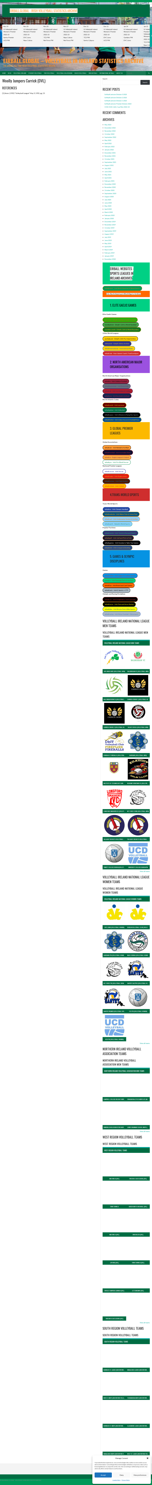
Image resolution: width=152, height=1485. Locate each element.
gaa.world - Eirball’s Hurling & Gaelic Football (120, 320)
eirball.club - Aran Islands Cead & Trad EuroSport (122, 353)
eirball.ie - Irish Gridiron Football (116, 381)
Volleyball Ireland (19, 73)
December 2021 (110, 153)
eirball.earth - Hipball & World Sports (117, 524)
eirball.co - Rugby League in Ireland (117, 457)
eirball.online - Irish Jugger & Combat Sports (120, 576)
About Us (119, 73)
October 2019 (109, 228)
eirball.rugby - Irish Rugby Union (116, 476)
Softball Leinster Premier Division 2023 (117, 104)
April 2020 (108, 209)
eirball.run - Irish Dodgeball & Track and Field (120, 599)
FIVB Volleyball (49, 73)
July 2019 (107, 237)
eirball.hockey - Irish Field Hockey (116, 481)
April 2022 (108, 143)
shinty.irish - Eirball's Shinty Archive (117, 344)
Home (4, 73)
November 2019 (110, 225)
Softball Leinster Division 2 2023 (115, 97)
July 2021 (107, 168)
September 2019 (110, 231)
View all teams (145, 871)
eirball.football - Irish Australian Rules (118, 453)
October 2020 (109, 190)
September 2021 (110, 162)
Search (105, 79)
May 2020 (107, 206)
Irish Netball (93, 73)
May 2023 (107, 125)
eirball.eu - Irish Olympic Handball (116, 509)
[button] (147, 1458)
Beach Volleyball (80, 73)
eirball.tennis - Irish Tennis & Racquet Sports (120, 533)
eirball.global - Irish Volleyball (115, 410)
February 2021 (109, 181)
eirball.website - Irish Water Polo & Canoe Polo (121, 514)
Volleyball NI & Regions (64, 73)
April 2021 (108, 178)
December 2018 (110, 259)
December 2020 (110, 184)
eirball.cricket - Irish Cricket (114, 486)
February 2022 (109, 146)
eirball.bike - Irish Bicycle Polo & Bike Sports (120, 609)
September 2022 (110, 137)
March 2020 (108, 212)
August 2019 (109, 234)
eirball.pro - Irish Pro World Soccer (116, 462)
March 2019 (108, 250)
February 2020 (109, 215)
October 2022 (109, 134)
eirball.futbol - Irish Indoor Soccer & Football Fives (122, 420)
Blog (9, 73)
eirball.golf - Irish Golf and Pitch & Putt (118, 538)
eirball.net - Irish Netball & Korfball (117, 448)
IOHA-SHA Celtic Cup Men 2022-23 (117, 107)
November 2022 (110, 131)
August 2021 (109, 165)
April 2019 (108, 247)
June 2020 (108, 203)
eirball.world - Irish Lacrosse (114, 405)
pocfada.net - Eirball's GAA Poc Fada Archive (120, 339)
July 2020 (107, 200)
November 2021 (110, 156)
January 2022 (109, 150)
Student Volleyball (35, 73)
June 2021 (108, 171)
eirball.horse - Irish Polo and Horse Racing (119, 604)
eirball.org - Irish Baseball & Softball (117, 396)
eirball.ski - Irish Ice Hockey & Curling (117, 391)
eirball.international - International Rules (119, 348)
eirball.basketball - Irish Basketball (116, 386)
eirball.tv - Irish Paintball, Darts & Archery (119, 580)
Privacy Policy (126, 1480)
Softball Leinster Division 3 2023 (115, 94)
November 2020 (110, 187)
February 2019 (109, 253)
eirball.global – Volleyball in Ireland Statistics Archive (73, 61)
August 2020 (109, 197)
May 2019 (107, 243)
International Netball (107, 73)
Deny (122, 1475)
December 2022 (110, 128)
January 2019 (109, 256)
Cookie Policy (116, 1480)
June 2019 (108, 240)
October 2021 (109, 159)
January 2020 (109, 218)
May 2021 (107, 175)
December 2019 (110, 222)
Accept (103, 1475)
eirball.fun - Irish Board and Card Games (118, 585)
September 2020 (110, 193)
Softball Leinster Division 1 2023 (115, 101)
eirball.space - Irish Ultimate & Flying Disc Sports (121, 415)
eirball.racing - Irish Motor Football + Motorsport (121, 614)
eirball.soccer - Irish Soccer (114, 471)
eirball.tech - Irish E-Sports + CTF (116, 590)
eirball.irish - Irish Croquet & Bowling (117, 548)
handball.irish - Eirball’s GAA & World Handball (120, 325)
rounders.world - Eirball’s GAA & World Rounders (122, 329)
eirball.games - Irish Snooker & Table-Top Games (121, 543)
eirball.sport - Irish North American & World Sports (122, 288)
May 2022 (107, 140)
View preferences (140, 1475)
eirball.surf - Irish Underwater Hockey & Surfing (121, 519)
